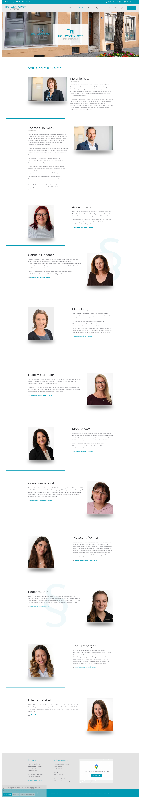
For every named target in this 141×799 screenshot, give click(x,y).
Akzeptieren (96, 775)
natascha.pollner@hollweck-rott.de (86, 560)
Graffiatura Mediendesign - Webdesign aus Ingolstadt (96, 793)
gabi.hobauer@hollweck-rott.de (40, 277)
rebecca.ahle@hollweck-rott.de (39, 606)
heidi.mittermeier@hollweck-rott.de (41, 395)
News (90, 8)
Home (62, 8)
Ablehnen (16, 794)
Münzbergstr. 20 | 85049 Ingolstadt (18, 2)
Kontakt (131, 8)
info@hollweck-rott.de (128, 2)
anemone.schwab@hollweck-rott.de (41, 500)
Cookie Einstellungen (56, 793)
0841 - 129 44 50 (113, 2)
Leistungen (71, 8)
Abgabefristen (100, 8)
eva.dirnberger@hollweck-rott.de (85, 667)
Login (122, 8)
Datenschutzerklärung (26, 791)
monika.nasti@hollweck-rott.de (84, 451)
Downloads (112, 8)
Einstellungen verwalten (27, 794)
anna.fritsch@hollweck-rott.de (83, 227)
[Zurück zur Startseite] (15, 8)
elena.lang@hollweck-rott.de (83, 336)
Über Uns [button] (82, 8)
